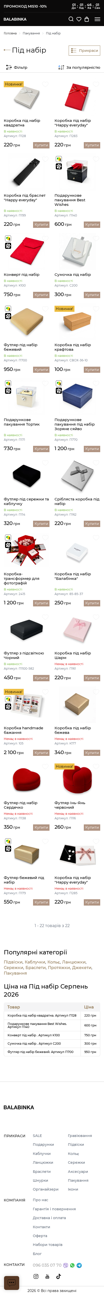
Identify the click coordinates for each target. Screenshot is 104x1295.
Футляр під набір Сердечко (20, 805)
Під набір (53, 33)
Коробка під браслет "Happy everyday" (24, 197)
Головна (10, 33)
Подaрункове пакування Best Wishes (70, 200)
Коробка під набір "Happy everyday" (73, 122)
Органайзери (46, 1189)
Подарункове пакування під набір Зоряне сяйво (75, 424)
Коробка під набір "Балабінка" (73, 576)
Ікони (73, 1189)
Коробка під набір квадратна (22, 122)
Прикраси (88, 50)
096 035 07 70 (47, 1265)
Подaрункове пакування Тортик (22, 422)
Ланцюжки (74, 962)
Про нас (40, 1200)
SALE (37, 1136)
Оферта (40, 1236)
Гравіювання (80, 1136)
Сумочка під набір (73, 274)
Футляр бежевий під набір (24, 880)
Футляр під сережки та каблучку (26, 501)
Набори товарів (48, 1245)
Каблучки (35, 962)
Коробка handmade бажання (23, 730)
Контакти (41, 1227)
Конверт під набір (21, 274)
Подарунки (43, 1145)
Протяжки (59, 968)
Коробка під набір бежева (73, 730)
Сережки (13, 968)
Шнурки (40, 1180)
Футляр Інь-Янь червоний (70, 805)
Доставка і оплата (49, 1218)
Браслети (35, 968)
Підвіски (13, 962)
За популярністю (83, 67)
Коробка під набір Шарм (73, 655)
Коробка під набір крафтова (73, 347)
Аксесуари (78, 1172)
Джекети (81, 968)
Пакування (31, 33)
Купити (41, 145)
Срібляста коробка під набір (77, 501)
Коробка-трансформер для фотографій (21, 578)
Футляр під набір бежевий (20, 347)
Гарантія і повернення (54, 1209)
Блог (37, 1254)
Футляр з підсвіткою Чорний (24, 655)
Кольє (53, 962)
